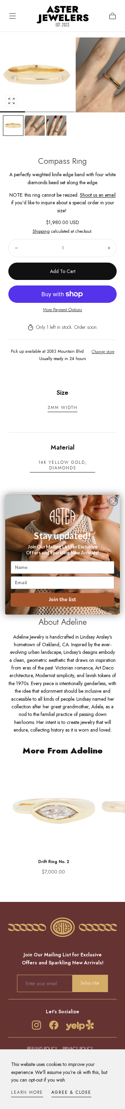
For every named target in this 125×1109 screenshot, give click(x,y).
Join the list (62, 599)
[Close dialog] (113, 501)
